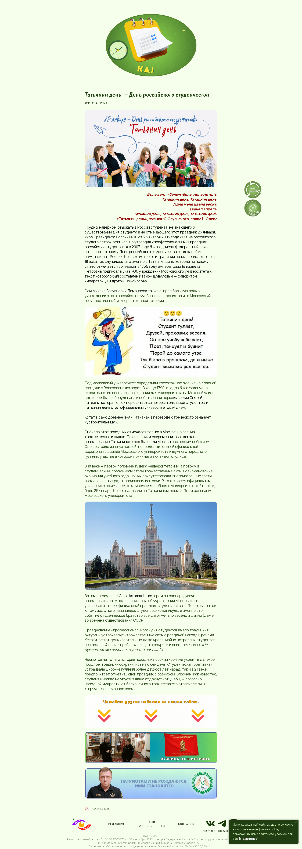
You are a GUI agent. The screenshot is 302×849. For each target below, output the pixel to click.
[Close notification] (296, 822)
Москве (169, 432)
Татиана (140, 417)
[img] (151, 45)
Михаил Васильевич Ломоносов (120, 291)
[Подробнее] (248, 839)
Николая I (136, 595)
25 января (206, 232)
